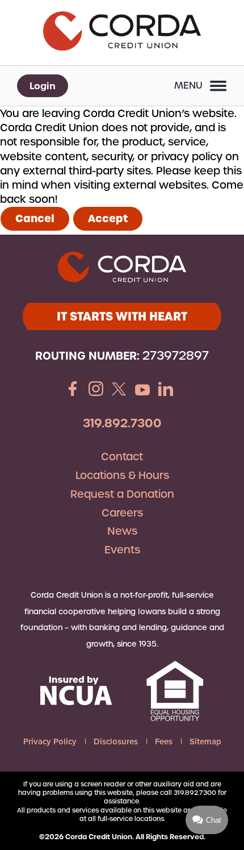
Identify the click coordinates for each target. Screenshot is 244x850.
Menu (188, 85)
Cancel (34, 218)
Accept (108, 218)
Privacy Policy (50, 741)
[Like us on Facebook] (72, 390)
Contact (122, 456)
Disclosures (116, 741)
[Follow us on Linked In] (165, 390)
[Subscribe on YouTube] (142, 390)
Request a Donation (122, 494)
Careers (122, 512)
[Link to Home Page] (122, 32)
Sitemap (205, 741)
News (122, 531)
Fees (164, 741)
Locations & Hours (122, 475)
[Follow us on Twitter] (119, 390)
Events (122, 549)
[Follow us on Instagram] (96, 390)
